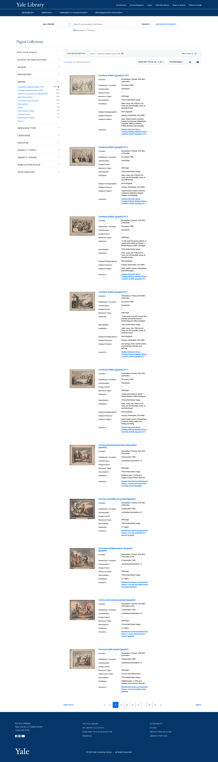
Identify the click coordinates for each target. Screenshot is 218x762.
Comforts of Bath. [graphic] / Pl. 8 (114, 75)
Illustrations (23, 104)
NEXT (199, 705)
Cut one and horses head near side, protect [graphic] (118, 446)
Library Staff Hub (158, 736)
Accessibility (156, 724)
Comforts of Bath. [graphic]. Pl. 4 (113, 217)
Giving (153, 728)
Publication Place (29, 164)
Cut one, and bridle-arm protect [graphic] (117, 499)
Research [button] (27, 12)
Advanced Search (166, 24)
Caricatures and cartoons (28, 100)
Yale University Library (30, 5)
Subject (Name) (27, 157)
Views (20, 107)
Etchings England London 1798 (30, 90)
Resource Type (27, 128)
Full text (91, 30)
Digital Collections (29, 42)
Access (22, 67)
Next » (87, 62)
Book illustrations (25, 97)
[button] (146, 24)
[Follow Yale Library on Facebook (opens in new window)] (16, 736)
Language (24, 135)
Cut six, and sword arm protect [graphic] (117, 600)
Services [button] (46, 12)
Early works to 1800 (26, 111)
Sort (150, 62)
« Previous (68, 62)
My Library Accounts (93, 728)
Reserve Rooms (179, 5)
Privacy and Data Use (160, 732)
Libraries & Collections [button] (73, 12)
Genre (21, 81)
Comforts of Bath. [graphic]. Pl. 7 (113, 292)
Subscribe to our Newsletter (97, 732)
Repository (25, 74)
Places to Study (195, 5)
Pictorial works (24, 114)
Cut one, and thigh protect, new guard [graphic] (115, 549)
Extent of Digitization (32, 59)
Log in (149, 5)
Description (81, 30)
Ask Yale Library (162, 5)
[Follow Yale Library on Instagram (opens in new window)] (19, 736)
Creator (23, 142)
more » (21, 121)
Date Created (26, 171)
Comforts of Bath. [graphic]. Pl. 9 (113, 370)
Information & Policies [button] (108, 12)
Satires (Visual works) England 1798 (32, 93)
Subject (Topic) (27, 150)
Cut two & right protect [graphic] (113, 649)
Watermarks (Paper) (26, 117)
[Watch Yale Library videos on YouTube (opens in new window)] (23, 736)
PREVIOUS (68, 705)
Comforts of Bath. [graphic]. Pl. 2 (113, 147)
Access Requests (137, 5)
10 (176, 62)
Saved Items (121, 5)
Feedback (87, 736)
